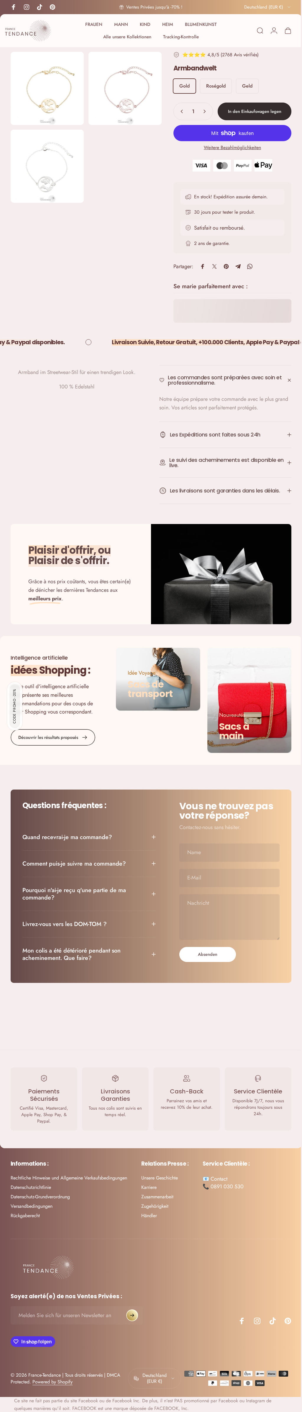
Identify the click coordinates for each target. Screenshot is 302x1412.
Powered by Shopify (52, 1380)
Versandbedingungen (31, 1204)
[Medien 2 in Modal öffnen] (46, 163)
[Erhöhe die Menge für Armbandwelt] (201, 111)
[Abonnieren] (132, 1313)
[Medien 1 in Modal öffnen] (121, 87)
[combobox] (267, 7)
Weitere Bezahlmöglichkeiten (228, 148)
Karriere (149, 1185)
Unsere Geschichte (159, 1176)
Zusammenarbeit (157, 1195)
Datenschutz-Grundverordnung (40, 1195)
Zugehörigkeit (154, 1204)
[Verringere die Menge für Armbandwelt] (176, 111)
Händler (149, 1214)
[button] (14, 706)
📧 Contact (215, 1177)
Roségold (211, 86)
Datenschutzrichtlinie (31, 1185)
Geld (243, 86)
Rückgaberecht (25, 1214)
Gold (180, 86)
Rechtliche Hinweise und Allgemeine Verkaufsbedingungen (69, 1176)
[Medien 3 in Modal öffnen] (46, 87)
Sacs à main (231, 729)
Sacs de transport (148, 687)
